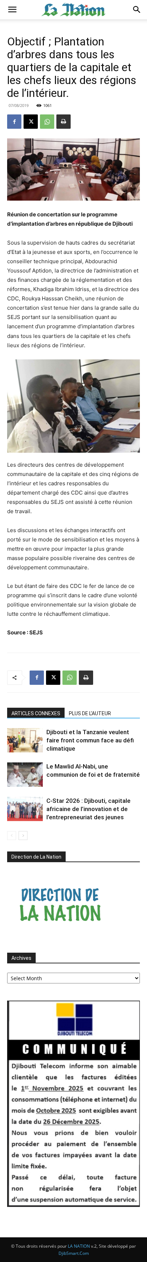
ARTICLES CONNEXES (35, 713)
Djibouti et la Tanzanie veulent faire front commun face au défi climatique (90, 740)
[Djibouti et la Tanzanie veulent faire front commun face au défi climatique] (25, 740)
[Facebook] (14, 121)
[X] (31, 121)
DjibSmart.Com (74, 1253)
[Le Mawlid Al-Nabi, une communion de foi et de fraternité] (25, 774)
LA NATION (79, 1246)
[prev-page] (11, 835)
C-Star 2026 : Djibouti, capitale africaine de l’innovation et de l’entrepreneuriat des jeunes (88, 809)
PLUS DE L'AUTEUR (90, 713)
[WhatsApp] (47, 121)
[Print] (63, 121)
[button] (12, 9)
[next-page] (23, 835)
